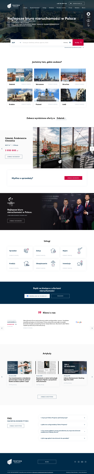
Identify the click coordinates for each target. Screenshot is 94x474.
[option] (19, 374)
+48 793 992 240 (62, 3)
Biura (83, 8)
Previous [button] (2, 377)
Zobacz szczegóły (73, 178)
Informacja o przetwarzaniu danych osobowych (42, 472)
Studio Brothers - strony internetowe (79, 472)
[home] (13, 5)
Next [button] (92, 377)
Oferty (25, 8)
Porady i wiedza (61, 8)
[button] (35, 7)
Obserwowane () (77, 3)
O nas (70, 8)
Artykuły (51, 8)
